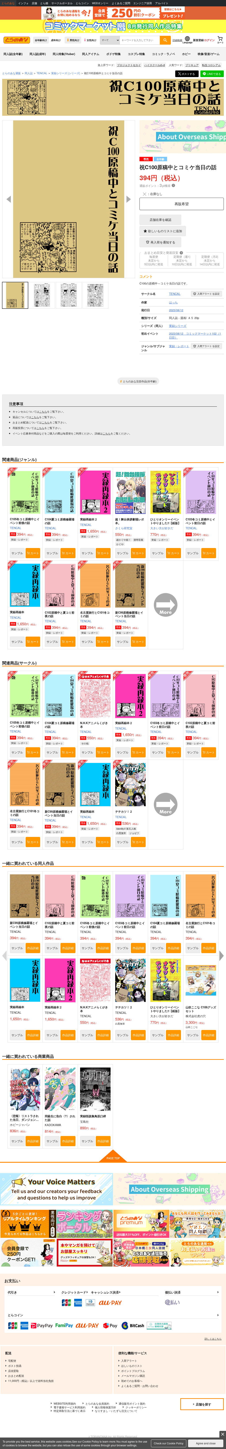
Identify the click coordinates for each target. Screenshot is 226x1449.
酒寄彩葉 (138, 539)
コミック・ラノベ (163, 54)
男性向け (74, 40)
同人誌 (29, 73)
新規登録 (198, 40)
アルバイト (161, 3)
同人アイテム (90, 54)
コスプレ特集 (136, 54)
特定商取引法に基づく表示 (69, 1411)
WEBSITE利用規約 (65, 1403)
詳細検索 (177, 40)
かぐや (120, 544)
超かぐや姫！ (123, 539)
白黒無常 (121, 833)
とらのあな (8, 3)
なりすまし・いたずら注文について (116, 1411)
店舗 (34, 3)
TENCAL (15, 528)
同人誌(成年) (38, 54)
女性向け (91, 40)
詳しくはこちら (213, 1338)
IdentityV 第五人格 (126, 828)
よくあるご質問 (121, 3)
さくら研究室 (123, 528)
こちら (43, 411)
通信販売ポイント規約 (132, 1403)
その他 (85, 743)
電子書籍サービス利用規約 (69, 1407)
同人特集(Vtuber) (64, 54)
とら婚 (44, 3)
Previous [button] (8, 199)
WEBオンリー (100, 3)
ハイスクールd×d (154, 65)
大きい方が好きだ (161, 528)
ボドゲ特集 (113, 54)
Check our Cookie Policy (168, 1443)
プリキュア (192, 65)
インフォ (23, 3)
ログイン (209, 40)
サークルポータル (62, 3)
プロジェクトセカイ (129, 65)
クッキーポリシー (136, 1407)
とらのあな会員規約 (97, 1403)
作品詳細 (33, 948)
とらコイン (82, 3)
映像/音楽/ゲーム (209, 54)
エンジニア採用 (142, 3)
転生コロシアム (211, 65)
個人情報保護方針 (105, 1407)
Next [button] (128, 199)
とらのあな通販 (11, 73)
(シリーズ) (65, 73)
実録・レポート (19, 539)
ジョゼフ (134, 833)
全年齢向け (41, 40)
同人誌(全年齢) (13, 54)
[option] (68, 199)
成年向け (56, 40)
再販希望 (182, 203)
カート (34, 553)
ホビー (186, 54)
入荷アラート (208, 293)
